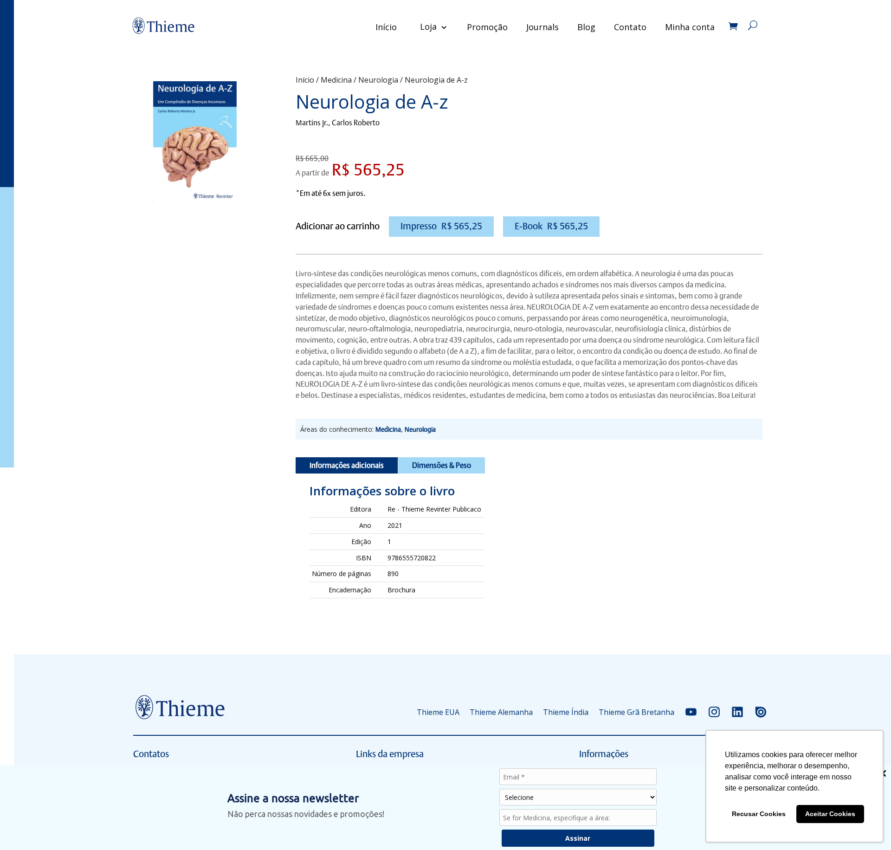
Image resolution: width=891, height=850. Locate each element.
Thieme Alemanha (501, 712)
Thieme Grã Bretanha (636, 712)
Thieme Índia (565, 712)
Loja (428, 26)
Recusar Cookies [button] (759, 814)
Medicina (336, 80)
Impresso (441, 226)
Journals (542, 26)
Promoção (487, 26)
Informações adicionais (347, 465)
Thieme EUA (438, 712)
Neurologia (378, 80)
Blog (586, 26)
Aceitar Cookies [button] (830, 814)
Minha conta (690, 26)
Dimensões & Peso (441, 465)
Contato (630, 26)
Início (386, 26)
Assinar (577, 838)
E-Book (551, 226)
